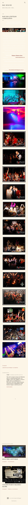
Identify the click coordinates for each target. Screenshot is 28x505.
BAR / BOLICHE (7, 5)
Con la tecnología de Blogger (15, 498)
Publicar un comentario (13, 489)
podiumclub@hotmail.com (20, 57)
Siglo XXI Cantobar (10, 459)
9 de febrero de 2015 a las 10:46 (16, 374)
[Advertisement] (14, 426)
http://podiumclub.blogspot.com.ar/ (16, 69)
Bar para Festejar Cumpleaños (11, 367)
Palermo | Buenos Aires (17, 55)
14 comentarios (11, 461)
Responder (9, 386)
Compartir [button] (4, 365)
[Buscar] (25, 2)
